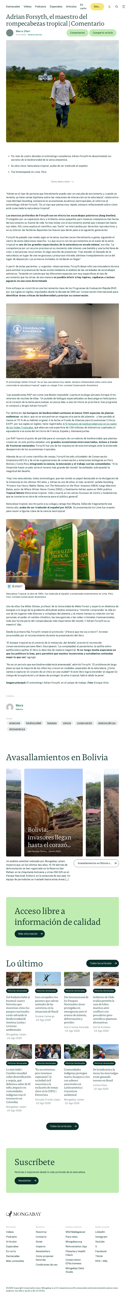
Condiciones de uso (46, 1264)
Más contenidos (15, 1261)
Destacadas (13, 6)
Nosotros (41, 1232)
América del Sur (35, 35)
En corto (11, 1251)
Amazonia (14, 723)
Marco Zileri (23, 31)
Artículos (71, 6)
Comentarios (77, 32)
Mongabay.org (74, 1241)
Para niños (72, 1236)
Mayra (19, 705)
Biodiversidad (33, 723)
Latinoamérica (17, 729)
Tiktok (99, 1256)
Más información (28, 933)
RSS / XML (101, 1261)
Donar (97, 6)
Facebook (101, 1251)
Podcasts (40, 6)
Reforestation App (76, 1246)
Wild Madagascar (76, 1232)
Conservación (84, 723)
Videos (28, 6)
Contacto (41, 1236)
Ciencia (67, 723)
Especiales (56, 6)
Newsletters (43, 1251)
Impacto (40, 1246)
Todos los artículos (101, 963)
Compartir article (103, 32)
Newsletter (24, 1180)
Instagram (101, 1236)
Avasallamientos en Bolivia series (96, 863)
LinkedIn (100, 1232)
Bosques (52, 723)
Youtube (100, 1241)
